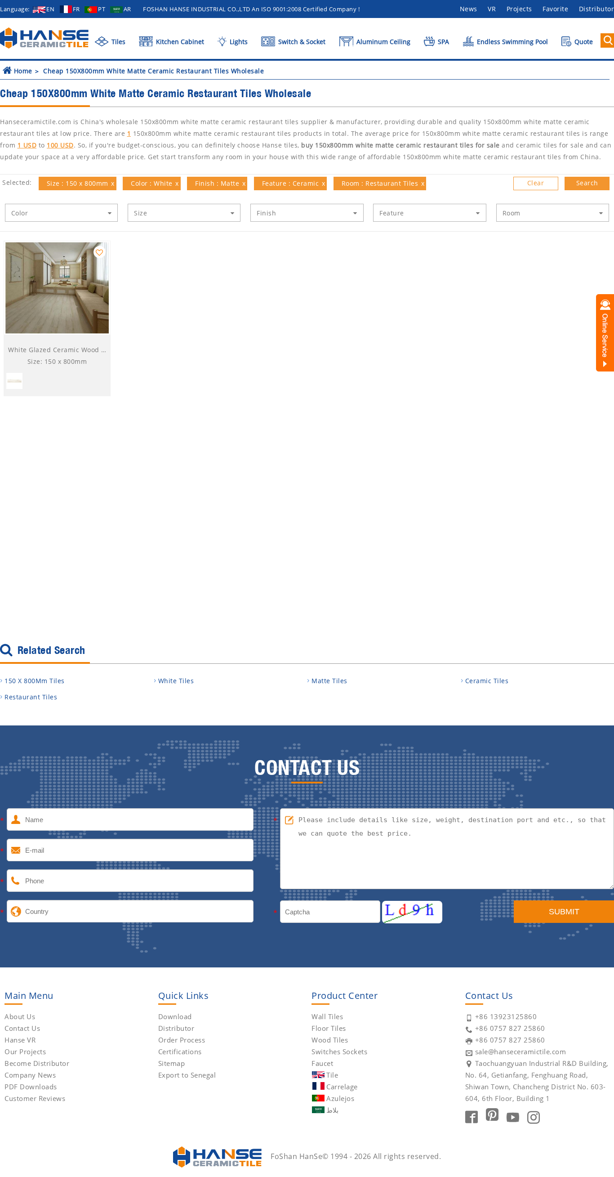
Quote (583, 41)
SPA (442, 41)
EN (50, 9)
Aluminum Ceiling (382, 41)
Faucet (322, 1063)
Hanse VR (20, 1039)
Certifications (180, 1051)
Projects (519, 8)
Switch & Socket (300, 41)
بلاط (332, 1109)
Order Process (181, 1039)
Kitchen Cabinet (179, 41)
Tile (332, 1074)
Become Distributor (36, 1063)
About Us (19, 1016)
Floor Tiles (328, 1028)
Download (175, 1016)
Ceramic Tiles (487, 680)
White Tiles (176, 680)
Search (587, 183)
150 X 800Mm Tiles (34, 680)
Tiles (117, 41)
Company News (30, 1074)
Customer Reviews (34, 1098)
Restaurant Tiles (30, 697)
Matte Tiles (329, 680)
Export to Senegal (187, 1074)
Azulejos (340, 1098)
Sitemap (171, 1063)
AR (127, 9)
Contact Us (22, 1028)
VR (492, 8)
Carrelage (342, 1086)
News (468, 8)
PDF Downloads (30, 1086)
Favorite (555, 8)
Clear (535, 183)
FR (76, 9)
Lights (237, 41)
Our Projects (25, 1051)
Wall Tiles (327, 1016)
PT (101, 9)
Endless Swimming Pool (511, 41)
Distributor (176, 1028)
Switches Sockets (339, 1051)
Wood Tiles (329, 1039)
